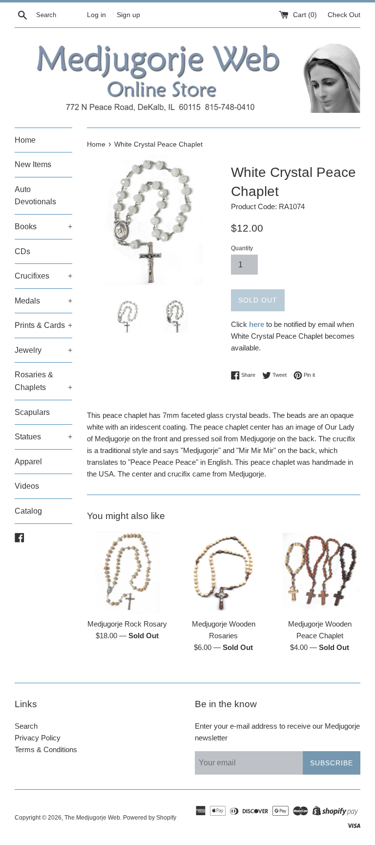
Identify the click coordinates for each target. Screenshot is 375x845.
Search (26, 726)
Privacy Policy (38, 738)
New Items (33, 164)
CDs (22, 251)
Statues (43, 437)
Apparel (28, 461)
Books (43, 226)
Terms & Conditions (46, 749)
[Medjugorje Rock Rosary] (127, 572)
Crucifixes (43, 276)
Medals (43, 301)
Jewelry (43, 350)
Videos (27, 486)
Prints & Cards (43, 325)
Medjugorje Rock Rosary (127, 624)
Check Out (344, 15)
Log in (96, 15)
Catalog (28, 511)
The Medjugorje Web (92, 817)
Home (25, 140)
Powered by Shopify (149, 817)
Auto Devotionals (35, 195)
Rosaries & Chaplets (43, 380)
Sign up (128, 15)
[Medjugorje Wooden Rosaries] (223, 572)
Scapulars (32, 412)
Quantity (242, 248)
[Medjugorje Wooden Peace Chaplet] (319, 572)
